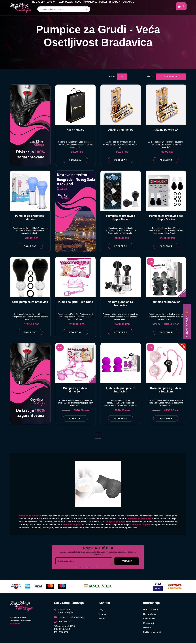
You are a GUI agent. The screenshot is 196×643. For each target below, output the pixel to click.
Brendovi (115, 2)
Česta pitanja (149, 614)
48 (122, 76)
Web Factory (15, 623)
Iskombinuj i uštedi (95, 2)
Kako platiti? (149, 618)
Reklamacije (149, 623)
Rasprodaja (65, 2)
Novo (78, 2)
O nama (103, 614)
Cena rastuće (170, 76)
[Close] (187, 307)
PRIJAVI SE (127, 561)
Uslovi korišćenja (151, 609)
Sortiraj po (149, 76)
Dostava (147, 627)
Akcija (51, 2)
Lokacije (128, 2)
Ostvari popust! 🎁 (187, 324)
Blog (101, 609)
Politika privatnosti (152, 632)
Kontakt (102, 618)
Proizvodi (37, 2)
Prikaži (112, 76)
